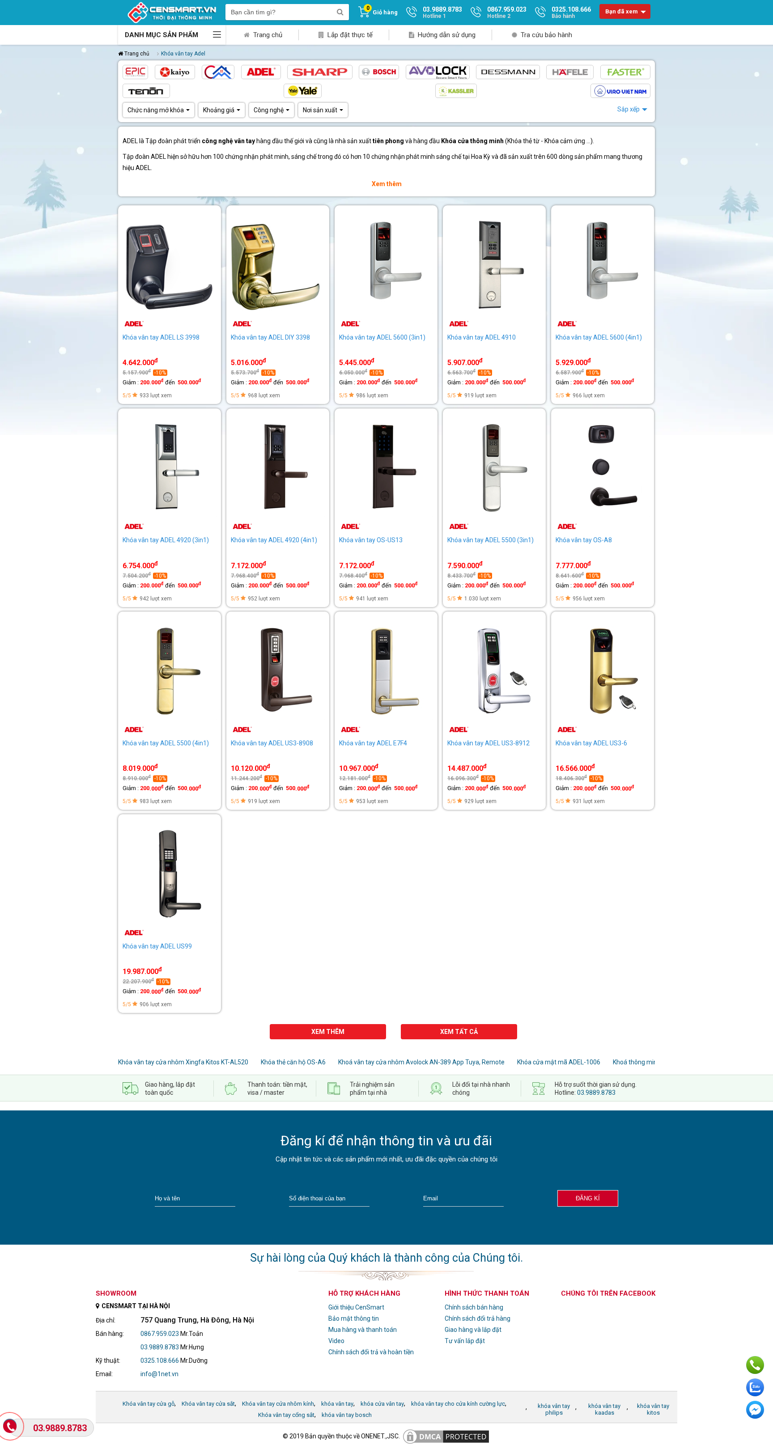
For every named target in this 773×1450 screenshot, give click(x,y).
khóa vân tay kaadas (604, 1409)
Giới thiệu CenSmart (356, 1307)
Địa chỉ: (105, 1320)
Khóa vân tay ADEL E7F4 (373, 743)
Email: (104, 1374)
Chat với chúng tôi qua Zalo (755, 1387)
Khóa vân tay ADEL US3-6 (591, 743)
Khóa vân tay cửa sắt (208, 1403)
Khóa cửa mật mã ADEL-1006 (558, 1062)
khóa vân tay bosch (347, 1415)
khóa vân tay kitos (653, 1409)
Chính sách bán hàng (474, 1307)
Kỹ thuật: (108, 1360)
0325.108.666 (159, 1360)
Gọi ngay (755, 1365)
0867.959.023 (159, 1333)
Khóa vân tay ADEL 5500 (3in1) (490, 540)
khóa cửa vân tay (382, 1403)
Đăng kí (588, 1198)
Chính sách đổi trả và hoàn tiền (371, 1352)
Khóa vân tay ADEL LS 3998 (161, 337)
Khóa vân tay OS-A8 (584, 540)
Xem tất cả (459, 1031)
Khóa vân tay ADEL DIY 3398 (270, 337)
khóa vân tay (337, 1403)
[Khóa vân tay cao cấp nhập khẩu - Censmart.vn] (172, 12)
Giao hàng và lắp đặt (473, 1329)
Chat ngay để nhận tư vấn (755, 1410)
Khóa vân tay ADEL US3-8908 (272, 743)
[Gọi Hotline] (10, 1427)
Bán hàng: (110, 1333)
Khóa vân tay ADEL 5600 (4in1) (599, 337)
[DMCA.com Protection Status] (446, 1436)
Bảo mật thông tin (353, 1318)
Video (336, 1340)
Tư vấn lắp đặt (465, 1340)
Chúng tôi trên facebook (608, 1293)
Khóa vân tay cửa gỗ (148, 1403)
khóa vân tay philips (554, 1409)
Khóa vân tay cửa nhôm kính (278, 1403)
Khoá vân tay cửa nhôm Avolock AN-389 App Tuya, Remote (421, 1062)
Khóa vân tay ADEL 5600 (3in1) (382, 337)
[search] (340, 12)
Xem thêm (387, 183)
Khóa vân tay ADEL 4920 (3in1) (166, 540)
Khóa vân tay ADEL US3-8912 (488, 743)
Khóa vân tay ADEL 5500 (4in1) (166, 743)
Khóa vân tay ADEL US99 (157, 946)
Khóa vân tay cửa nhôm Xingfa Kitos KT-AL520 (183, 1062)
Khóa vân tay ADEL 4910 (481, 337)
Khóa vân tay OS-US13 (371, 540)
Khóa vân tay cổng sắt (286, 1415)
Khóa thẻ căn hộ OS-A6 (293, 1062)
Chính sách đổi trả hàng (477, 1318)
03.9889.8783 (596, 1092)
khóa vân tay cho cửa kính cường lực (458, 1403)
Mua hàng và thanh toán (362, 1329)
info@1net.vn (159, 1374)
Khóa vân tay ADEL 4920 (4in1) (274, 540)
